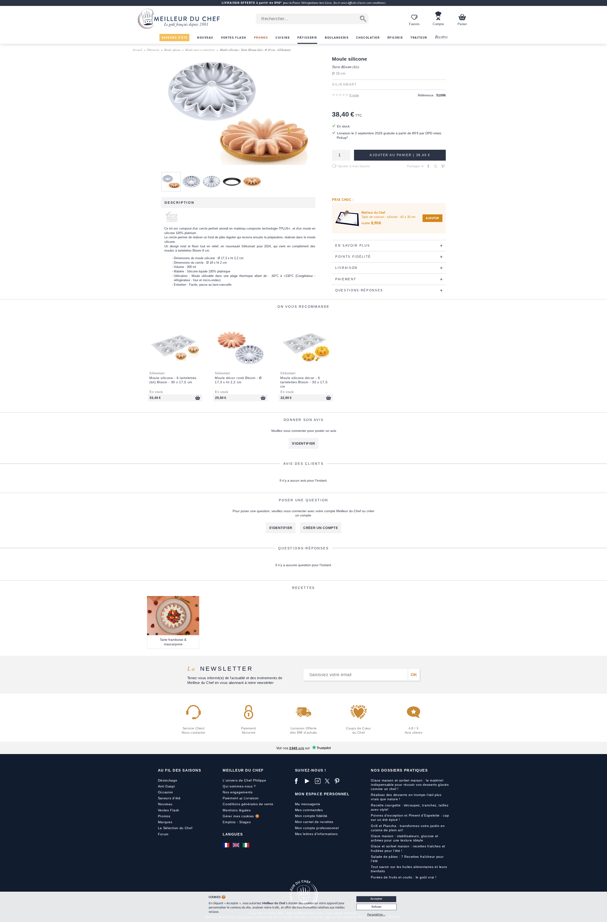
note (354, 95)
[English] (236, 845)
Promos (164, 816)
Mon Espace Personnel (322, 794)
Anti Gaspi (166, 786)
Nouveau (165, 804)
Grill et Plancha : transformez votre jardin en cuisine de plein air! (408, 828)
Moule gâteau (172, 50)
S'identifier (303, 443)
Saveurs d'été (169, 798)
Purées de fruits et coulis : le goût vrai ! (403, 877)
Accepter (376, 899)
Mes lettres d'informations (316, 834)
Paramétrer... (376, 915)
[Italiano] (246, 845)
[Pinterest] (338, 781)
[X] (328, 781)
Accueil (137, 50)
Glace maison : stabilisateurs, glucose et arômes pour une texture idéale (404, 838)
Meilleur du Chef (243, 770)
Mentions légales (237, 810)
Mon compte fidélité (311, 816)
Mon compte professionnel (317, 828)
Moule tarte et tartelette (200, 50)
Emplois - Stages (237, 822)
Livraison (251, 798)
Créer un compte (320, 528)
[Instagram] (318, 781)
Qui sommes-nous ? (239, 786)
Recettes (441, 37)
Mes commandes (309, 810)
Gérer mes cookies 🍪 (241, 816)
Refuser (377, 907)
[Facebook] (299, 781)
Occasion (165, 792)
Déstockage (167, 780)
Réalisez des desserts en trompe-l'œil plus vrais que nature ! (406, 797)
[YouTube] (309, 781)
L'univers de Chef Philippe (244, 780)
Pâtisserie (153, 50)
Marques (165, 822)
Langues (233, 834)
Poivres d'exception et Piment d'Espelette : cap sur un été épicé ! (410, 818)
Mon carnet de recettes (314, 822)
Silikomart (344, 84)
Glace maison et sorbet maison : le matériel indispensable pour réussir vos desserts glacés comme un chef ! (410, 784)
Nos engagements (238, 792)
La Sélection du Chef (175, 828)
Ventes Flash (168, 810)
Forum (163, 834)
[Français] (226, 845)
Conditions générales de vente (248, 804)
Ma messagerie (307, 804)
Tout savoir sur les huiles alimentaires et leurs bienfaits (409, 869)
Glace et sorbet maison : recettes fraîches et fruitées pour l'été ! (408, 848)
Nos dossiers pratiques (399, 770)
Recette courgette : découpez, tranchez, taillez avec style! (409, 807)
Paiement (230, 798)
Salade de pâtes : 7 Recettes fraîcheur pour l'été (407, 859)
